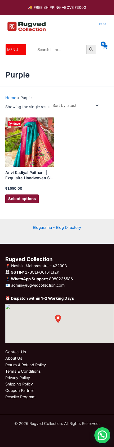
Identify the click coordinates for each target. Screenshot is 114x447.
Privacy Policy (17, 377)
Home (10, 97)
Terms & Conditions (23, 371)
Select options (22, 198)
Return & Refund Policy (25, 365)
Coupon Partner (19, 390)
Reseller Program (20, 397)
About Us (13, 358)
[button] (12, 49)
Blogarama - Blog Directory (57, 227)
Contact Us (15, 352)
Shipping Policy (19, 384)
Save (16, 123)
